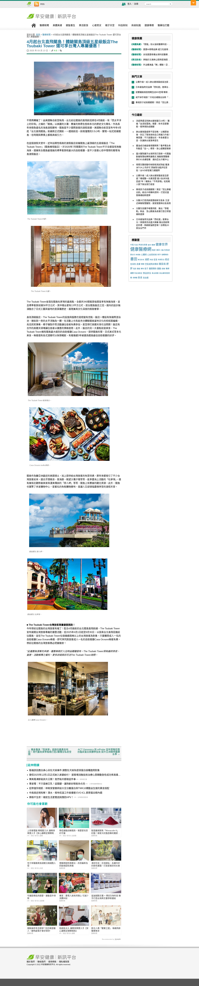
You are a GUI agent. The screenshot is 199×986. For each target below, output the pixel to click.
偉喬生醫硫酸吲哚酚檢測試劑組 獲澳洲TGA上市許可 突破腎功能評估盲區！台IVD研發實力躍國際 (152, 167)
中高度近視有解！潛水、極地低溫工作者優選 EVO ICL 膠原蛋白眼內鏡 (65, 793)
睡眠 (142, 264)
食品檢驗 (155, 273)
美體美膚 (57, 25)
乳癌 (136, 245)
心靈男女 (96, 25)
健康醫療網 (140, 249)
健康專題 (149, 25)
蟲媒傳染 (152, 268)
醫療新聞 (44, 25)
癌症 (167, 259)
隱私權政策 (64, 961)
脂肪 (134, 269)
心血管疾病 (152, 254)
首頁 (38, 34)
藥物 (142, 269)
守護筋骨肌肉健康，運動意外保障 (41, 896)
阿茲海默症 (138, 273)
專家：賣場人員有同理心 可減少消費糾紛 (73, 896)
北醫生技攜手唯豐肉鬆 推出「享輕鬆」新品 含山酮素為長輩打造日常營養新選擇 (153, 211)
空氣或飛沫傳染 (151, 264)
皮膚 (138, 264)
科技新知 (123, 25)
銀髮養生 (70, 25)
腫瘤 (138, 269)
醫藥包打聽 (163, 25)
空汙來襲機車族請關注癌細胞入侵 (41, 864)
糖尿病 (162, 264)
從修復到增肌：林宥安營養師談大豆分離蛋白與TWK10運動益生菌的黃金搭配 (69, 788)
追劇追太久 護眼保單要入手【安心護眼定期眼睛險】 (73, 929)
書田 (133, 259)
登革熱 (133, 264)
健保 (149, 245)
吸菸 (154, 250)
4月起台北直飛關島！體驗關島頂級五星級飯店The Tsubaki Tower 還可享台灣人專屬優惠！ (72, 44)
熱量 (151, 259)
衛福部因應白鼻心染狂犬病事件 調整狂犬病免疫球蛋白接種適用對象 (64, 770)
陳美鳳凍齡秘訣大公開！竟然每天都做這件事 (52, 779)
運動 (159, 268)
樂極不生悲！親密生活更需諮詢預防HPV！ (51, 797)
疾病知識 (136, 25)
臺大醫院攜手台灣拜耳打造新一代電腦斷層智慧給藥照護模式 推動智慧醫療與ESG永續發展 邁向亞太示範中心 (153, 156)
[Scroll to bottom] (193, 2)
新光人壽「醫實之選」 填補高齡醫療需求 (105, 929)
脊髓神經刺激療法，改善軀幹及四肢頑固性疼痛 (73, 864)
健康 (153, 245)
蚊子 (146, 268)
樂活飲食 (83, 25)
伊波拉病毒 (142, 245)
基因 (158, 250)
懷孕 (159, 255)
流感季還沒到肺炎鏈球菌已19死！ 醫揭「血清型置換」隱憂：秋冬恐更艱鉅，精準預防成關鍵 (153, 124)
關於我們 (31, 961)
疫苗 (155, 259)
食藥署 (135, 278)
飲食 (140, 277)
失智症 (167, 250)
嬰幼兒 (132, 255)
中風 (132, 245)
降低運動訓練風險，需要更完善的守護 (73, 831)
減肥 (147, 259)
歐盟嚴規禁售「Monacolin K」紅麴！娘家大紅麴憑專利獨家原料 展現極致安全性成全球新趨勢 (105, 831)
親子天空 (110, 25)
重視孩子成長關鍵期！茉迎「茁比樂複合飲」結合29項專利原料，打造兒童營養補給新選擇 (153, 192)
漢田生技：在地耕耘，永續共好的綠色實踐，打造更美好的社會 (105, 864)
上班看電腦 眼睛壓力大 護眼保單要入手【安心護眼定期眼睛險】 (41, 831)
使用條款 (52, 961)
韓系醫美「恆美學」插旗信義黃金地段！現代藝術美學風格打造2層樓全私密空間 (49, 751)
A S (55, 50)
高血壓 (146, 278)
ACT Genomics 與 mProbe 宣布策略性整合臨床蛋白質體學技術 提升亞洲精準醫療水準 (98, 751)
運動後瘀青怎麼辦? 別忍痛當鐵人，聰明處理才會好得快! (41, 929)
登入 (129, 4)
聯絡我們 (41, 961)
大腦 (162, 250)
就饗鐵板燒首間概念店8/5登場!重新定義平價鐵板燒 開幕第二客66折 (167, 92)
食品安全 (147, 273)
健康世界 (162, 244)
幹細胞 (138, 255)
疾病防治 (161, 259)
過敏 (163, 269)
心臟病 (144, 254)
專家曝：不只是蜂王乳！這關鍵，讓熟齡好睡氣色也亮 (57, 783)
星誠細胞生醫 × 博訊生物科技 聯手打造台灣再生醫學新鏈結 (106, 896)
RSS (42, 4)
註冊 (136, 4)
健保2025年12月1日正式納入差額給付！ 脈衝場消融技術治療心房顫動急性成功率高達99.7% (73, 775)
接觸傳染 (164, 255)
